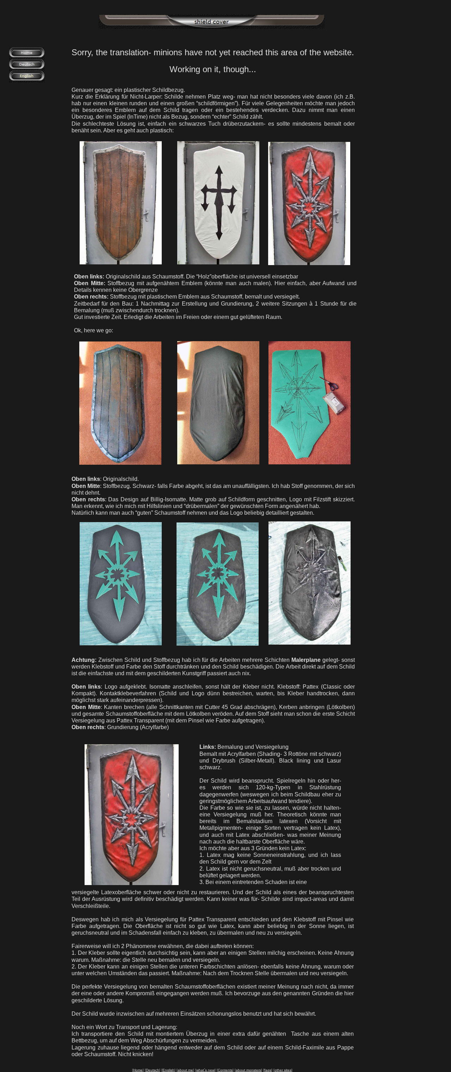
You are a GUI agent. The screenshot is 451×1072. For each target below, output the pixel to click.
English (168, 1070)
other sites (282, 1070)
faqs (267, 1070)
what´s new (205, 1070)
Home (138, 1070)
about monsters (248, 1070)
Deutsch (152, 1070)
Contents (225, 1070)
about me (185, 1070)
